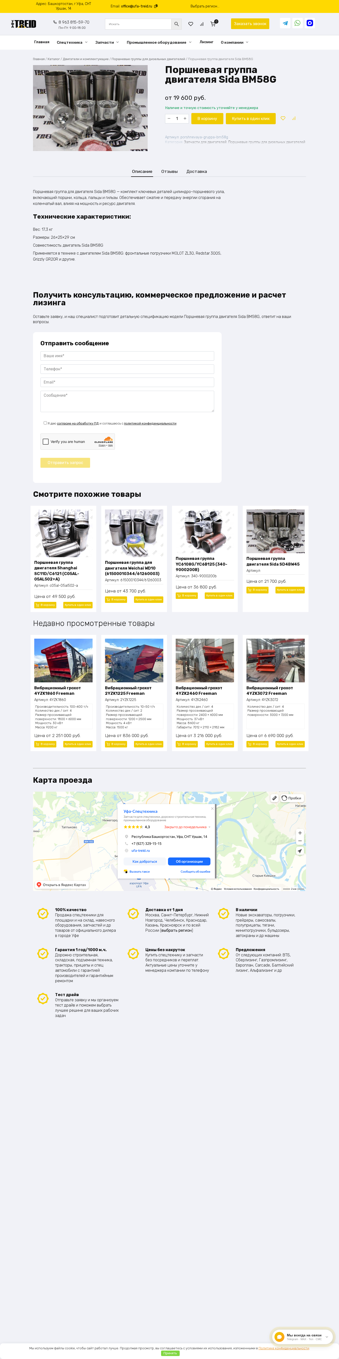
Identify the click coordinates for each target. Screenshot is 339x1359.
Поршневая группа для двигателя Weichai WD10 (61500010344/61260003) (132, 568)
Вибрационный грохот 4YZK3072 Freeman (269, 691)
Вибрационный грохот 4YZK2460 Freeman (199, 691)
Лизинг (206, 42)
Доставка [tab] (196, 171)
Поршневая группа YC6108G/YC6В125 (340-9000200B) (201, 564)
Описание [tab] (142, 171)
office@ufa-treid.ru (136, 6)
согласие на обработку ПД (78, 423)
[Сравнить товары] (201, 24)
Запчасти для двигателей (205, 142)
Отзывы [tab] (169, 171)
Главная (41, 42)
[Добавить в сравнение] (293, 118)
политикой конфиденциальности (150, 423)
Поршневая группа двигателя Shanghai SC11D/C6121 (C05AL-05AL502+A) (56, 571)
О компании (232, 42)
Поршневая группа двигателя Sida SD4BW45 (273, 561)
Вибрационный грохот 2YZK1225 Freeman (128, 691)
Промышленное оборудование (156, 42)
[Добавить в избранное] (283, 118)
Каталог (54, 59)
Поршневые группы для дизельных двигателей (148, 59)
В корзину (207, 118)
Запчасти (105, 42)
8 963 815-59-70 (74, 25)
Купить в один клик (251, 118)
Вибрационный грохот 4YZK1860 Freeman (57, 691)
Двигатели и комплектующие (86, 59)
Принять (170, 1353)
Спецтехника (69, 42)
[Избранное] (190, 24)
